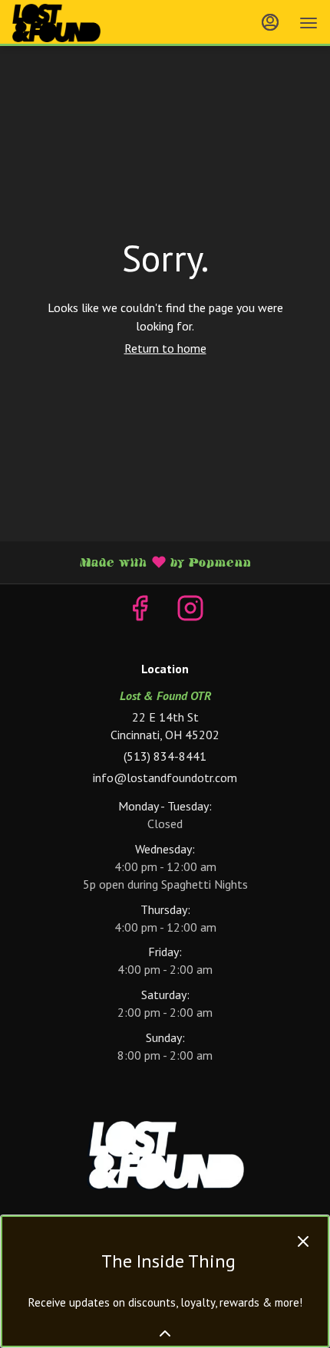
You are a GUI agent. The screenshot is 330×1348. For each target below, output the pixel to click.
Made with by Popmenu (131, 561)
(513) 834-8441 (165, 756)
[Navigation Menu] (308, 23)
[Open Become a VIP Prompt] (165, 1333)
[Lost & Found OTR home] (81, 23)
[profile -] (270, 22)
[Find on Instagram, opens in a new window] (190, 611)
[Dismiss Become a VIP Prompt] (303, 1241)
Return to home (165, 348)
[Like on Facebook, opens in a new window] (139, 611)
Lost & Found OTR (165, 1155)
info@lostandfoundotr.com (165, 777)
